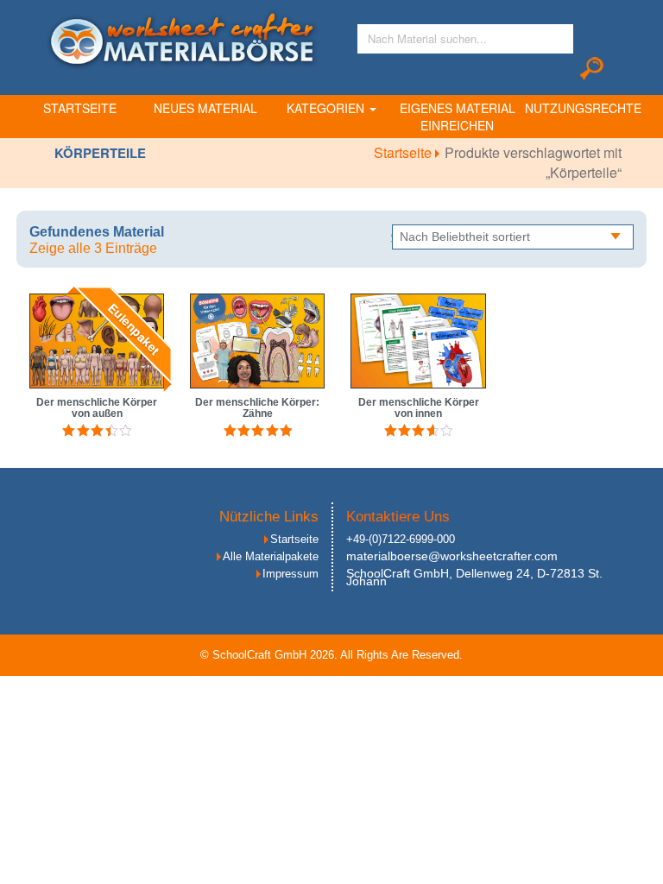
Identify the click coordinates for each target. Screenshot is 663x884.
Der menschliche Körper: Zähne (257, 408)
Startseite (80, 108)
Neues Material (205, 108)
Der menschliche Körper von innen (418, 408)
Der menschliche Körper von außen (96, 408)
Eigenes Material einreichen (457, 116)
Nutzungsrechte (583, 108)
